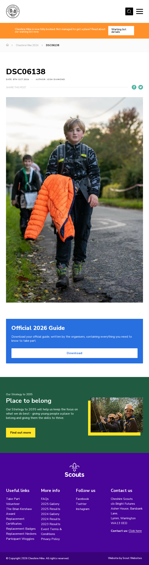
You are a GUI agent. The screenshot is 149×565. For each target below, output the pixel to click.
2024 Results (50, 519)
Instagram (82, 509)
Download (74, 353)
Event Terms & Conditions (51, 531)
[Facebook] (134, 87)
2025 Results (50, 509)
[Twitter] (140, 87)
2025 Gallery (50, 504)
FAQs (45, 499)
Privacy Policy (50, 539)
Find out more (20, 432)
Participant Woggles (20, 539)
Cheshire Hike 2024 (27, 45)
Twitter (81, 504)
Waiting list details (118, 31)
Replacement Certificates (15, 521)
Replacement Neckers (21, 534)
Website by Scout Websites (125, 558)
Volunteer (13, 504)
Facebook (82, 499)
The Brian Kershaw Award (19, 511)
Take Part (13, 499)
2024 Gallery (50, 514)
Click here (135, 531)
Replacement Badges (21, 529)
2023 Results (50, 524)
